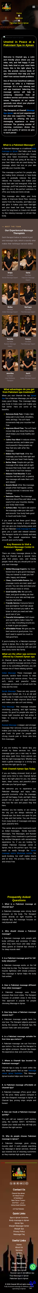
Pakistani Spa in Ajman (19, 23)
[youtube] (21, 1183)
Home (19, 13)
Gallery (19, 1253)
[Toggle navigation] (33, 7)
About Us (19, 1247)
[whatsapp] (26, 1183)
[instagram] (17, 1183)
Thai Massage (8, 707)
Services (19, 18)
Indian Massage (9, 673)
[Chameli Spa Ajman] (6, 6)
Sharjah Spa (19, 1229)
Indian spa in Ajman (19, 1267)
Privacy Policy (19, 1231)
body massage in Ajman (26, 529)
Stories (19, 1258)
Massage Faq (19, 1234)
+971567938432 (18, 1209)
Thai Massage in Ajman (19, 1276)
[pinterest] (11, 1183)
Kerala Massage (8, 691)
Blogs (19, 1256)
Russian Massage (9, 725)
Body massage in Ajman (19, 1220)
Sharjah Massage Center (19, 1226)
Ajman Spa (19, 1223)
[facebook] (24, 1183)
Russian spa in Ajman (19, 1273)
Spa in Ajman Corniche (19, 1217)
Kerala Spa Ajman (19, 1270)
